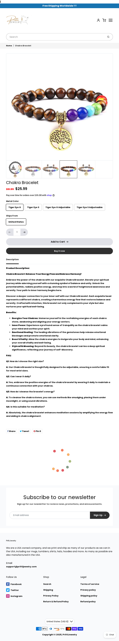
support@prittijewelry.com (21, 566)
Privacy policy (88, 589)
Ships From (12, 215)
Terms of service (89, 584)
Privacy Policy (50, 595)
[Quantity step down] (9, 232)
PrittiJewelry (11, 540)
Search (47, 584)
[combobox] (55, 36)
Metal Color (12, 201)
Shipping (48, 589)
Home (9, 45)
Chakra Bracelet (23, 45)
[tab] (14, 260)
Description (12, 259)
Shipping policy (88, 595)
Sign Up (98, 515)
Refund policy (88, 601)
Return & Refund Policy (56, 601)
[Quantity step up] (24, 232)
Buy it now (59, 251)
